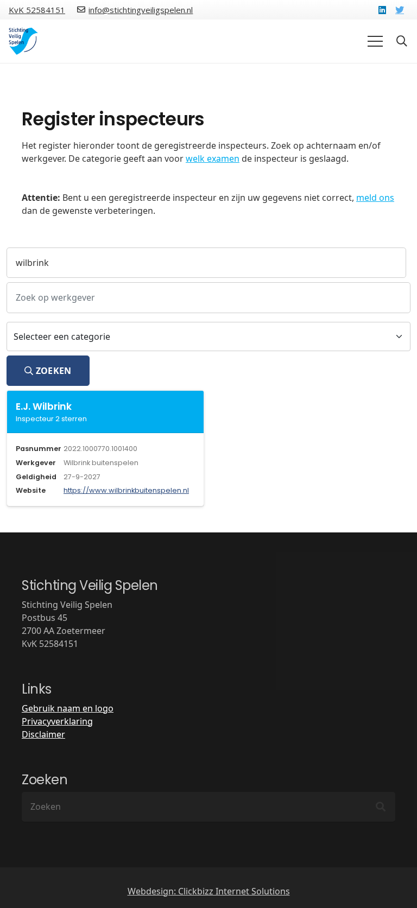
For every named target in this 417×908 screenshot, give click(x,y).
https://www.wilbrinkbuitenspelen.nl (126, 490)
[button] (402, 41)
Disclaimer (43, 734)
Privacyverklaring (57, 721)
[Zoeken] (381, 807)
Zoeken (52, 371)
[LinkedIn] (382, 9)
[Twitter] (399, 9)
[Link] (24, 41)
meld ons (375, 198)
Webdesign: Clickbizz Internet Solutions (209, 891)
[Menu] (375, 41)
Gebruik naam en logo (67, 708)
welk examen (212, 158)
